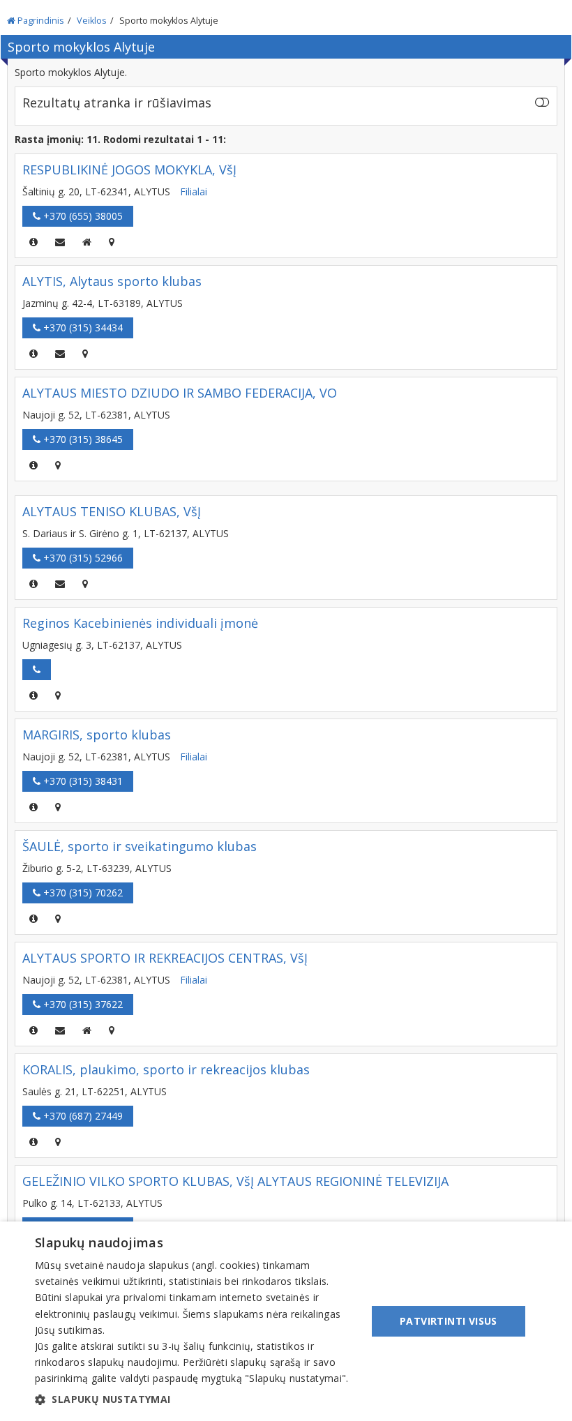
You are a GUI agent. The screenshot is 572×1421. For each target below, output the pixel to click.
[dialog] (286, 1321)
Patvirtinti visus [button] (448, 1321)
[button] (196, 1399)
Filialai (193, 191)
